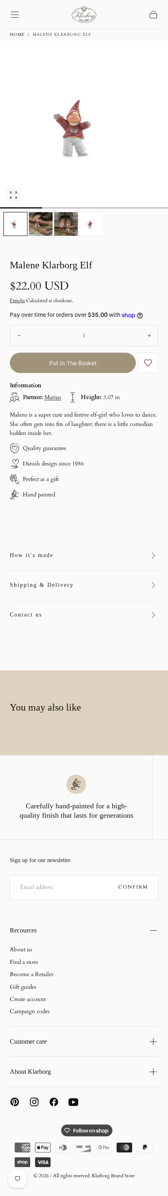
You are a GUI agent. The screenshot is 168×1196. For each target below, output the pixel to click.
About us (21, 949)
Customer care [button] (28, 1041)
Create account (28, 999)
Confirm (133, 887)
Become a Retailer (31, 974)
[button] (15, 15)
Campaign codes (30, 1011)
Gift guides (23, 987)
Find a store (24, 962)
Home (17, 34)
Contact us (26, 615)
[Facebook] (54, 1102)
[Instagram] (34, 1102)
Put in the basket (73, 363)
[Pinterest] (15, 1102)
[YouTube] (73, 1102)
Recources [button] (23, 930)
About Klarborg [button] (30, 1071)
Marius (52, 397)
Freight (17, 300)
